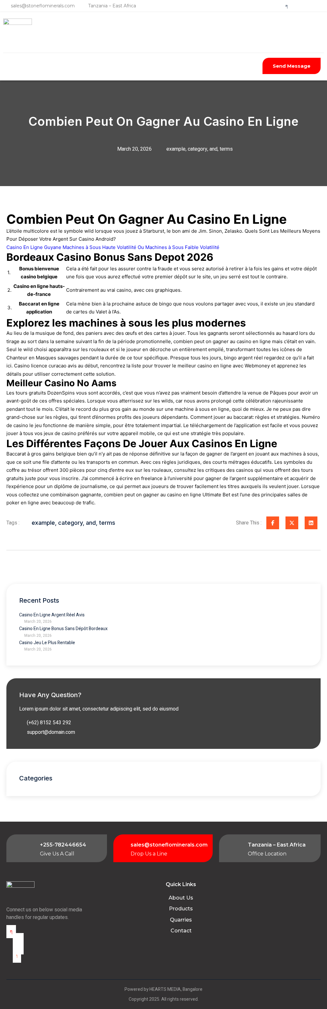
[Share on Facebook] (272, 522)
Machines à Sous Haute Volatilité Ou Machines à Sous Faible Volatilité (141, 247)
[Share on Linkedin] (311, 522)
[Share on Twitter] (291, 522)
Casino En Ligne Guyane (33, 247)
